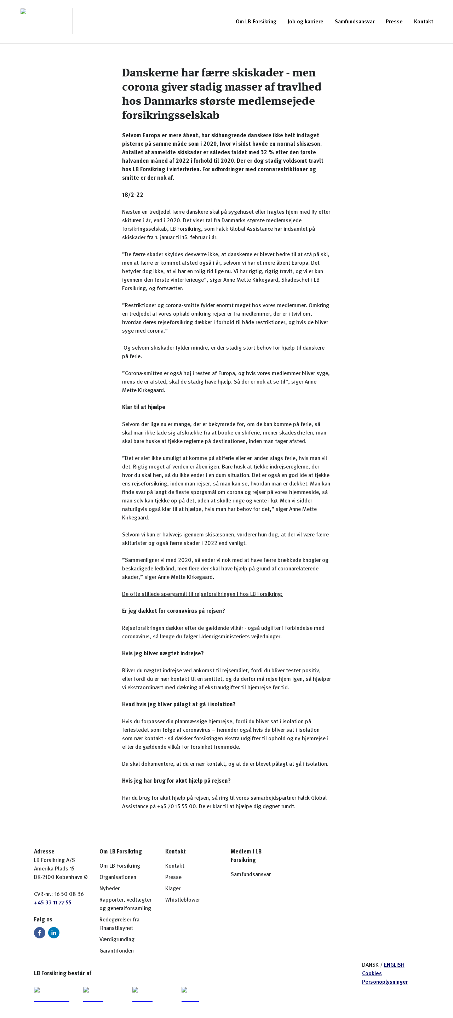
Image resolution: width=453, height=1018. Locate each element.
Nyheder (109, 889)
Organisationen (117, 877)
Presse (394, 22)
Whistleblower (182, 900)
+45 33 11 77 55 (52, 903)
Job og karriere (305, 22)
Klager (172, 889)
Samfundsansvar (354, 22)
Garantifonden (116, 951)
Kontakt (423, 22)
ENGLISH (394, 965)
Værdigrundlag (116, 940)
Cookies (372, 974)
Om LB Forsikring (256, 22)
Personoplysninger (385, 982)
